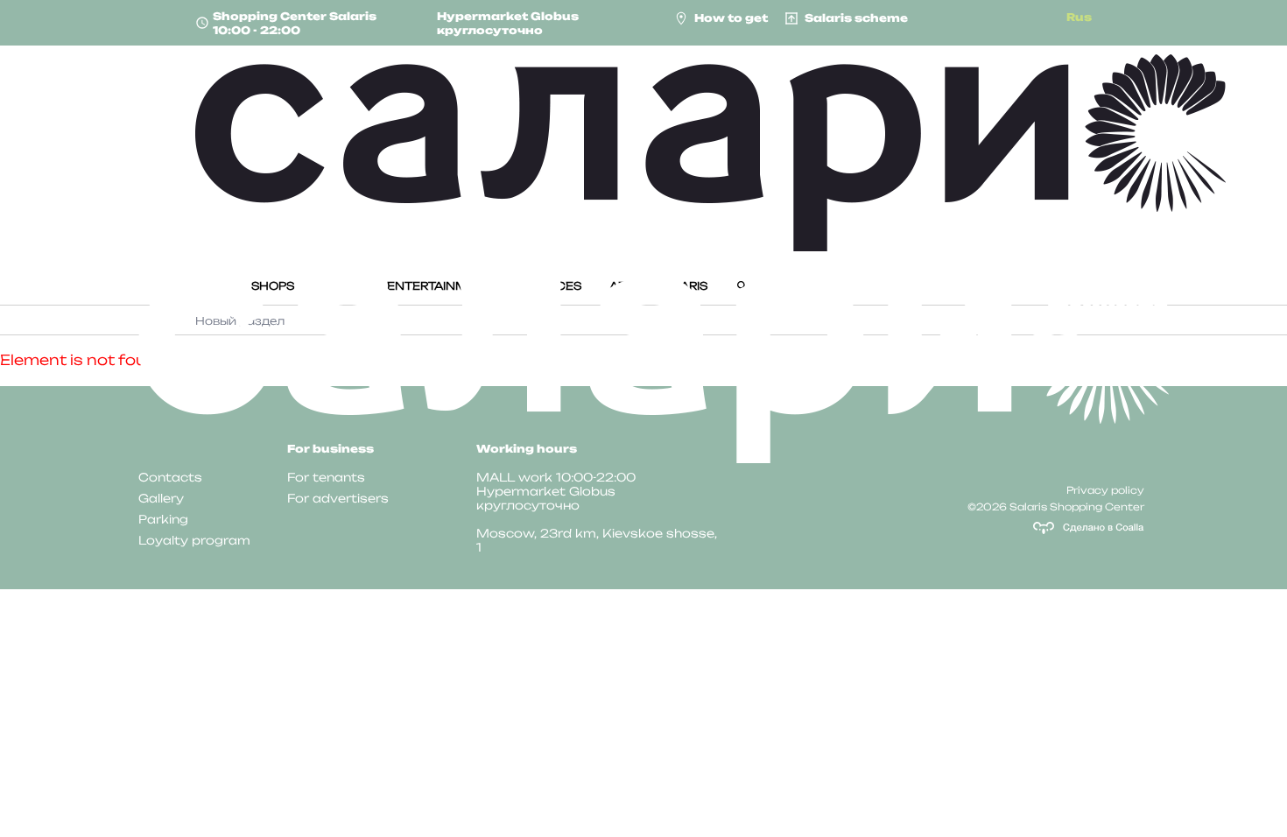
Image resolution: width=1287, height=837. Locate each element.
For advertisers (338, 498)
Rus (1079, 17)
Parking (163, 519)
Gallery (161, 498)
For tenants (326, 477)
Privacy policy (1105, 490)
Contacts (170, 477)
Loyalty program (194, 540)
